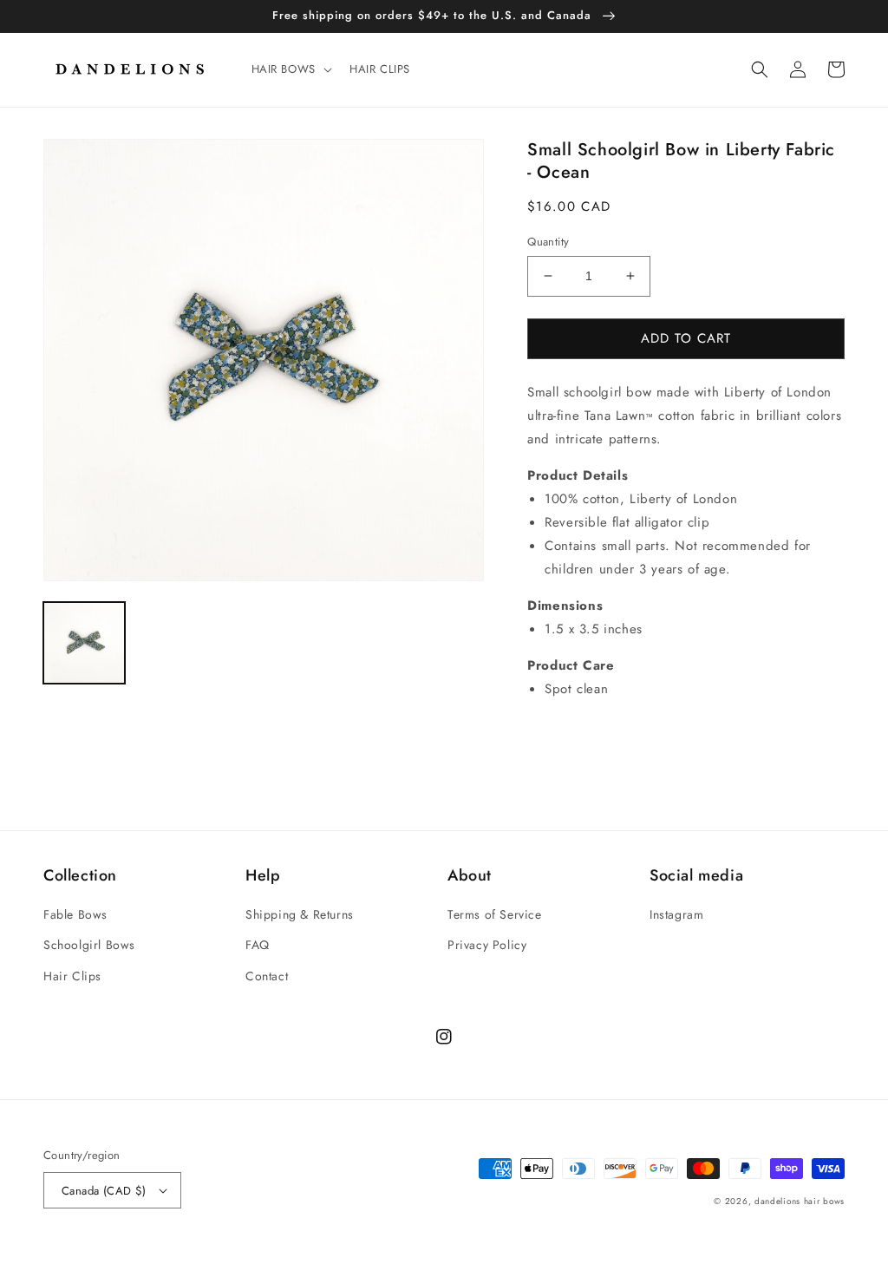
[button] (290, 70)
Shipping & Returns (299, 914)
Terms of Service (494, 914)
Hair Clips (72, 976)
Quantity (548, 241)
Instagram (676, 914)
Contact (266, 976)
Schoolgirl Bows (89, 944)
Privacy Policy (486, 944)
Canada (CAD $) (104, 1190)
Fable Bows (75, 914)
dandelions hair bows (799, 1201)
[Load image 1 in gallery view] (84, 643)
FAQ (257, 944)
